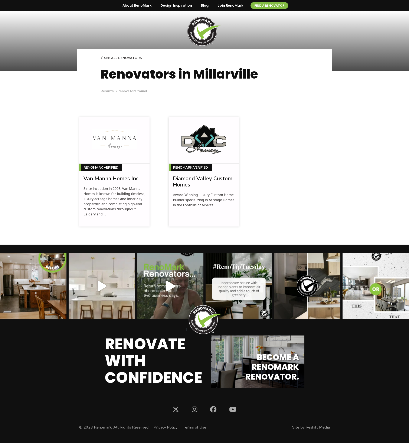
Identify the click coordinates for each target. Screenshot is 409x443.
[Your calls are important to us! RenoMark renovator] (170, 286)
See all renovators (122, 58)
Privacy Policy (165, 427)
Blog (205, 5)
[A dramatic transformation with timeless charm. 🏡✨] (33, 286)
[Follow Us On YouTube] (232, 409)
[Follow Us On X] (176, 409)
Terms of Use (194, 427)
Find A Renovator (269, 5)
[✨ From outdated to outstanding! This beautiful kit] (307, 286)
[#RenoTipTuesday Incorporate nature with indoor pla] (239, 286)
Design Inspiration (176, 5)
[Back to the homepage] (204, 31)
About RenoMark (136, 5)
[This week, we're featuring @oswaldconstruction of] (102, 286)
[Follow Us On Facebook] (213, 409)
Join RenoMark (230, 5)
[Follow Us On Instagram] (194, 409)
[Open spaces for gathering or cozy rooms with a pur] (376, 286)
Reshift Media (318, 427)
